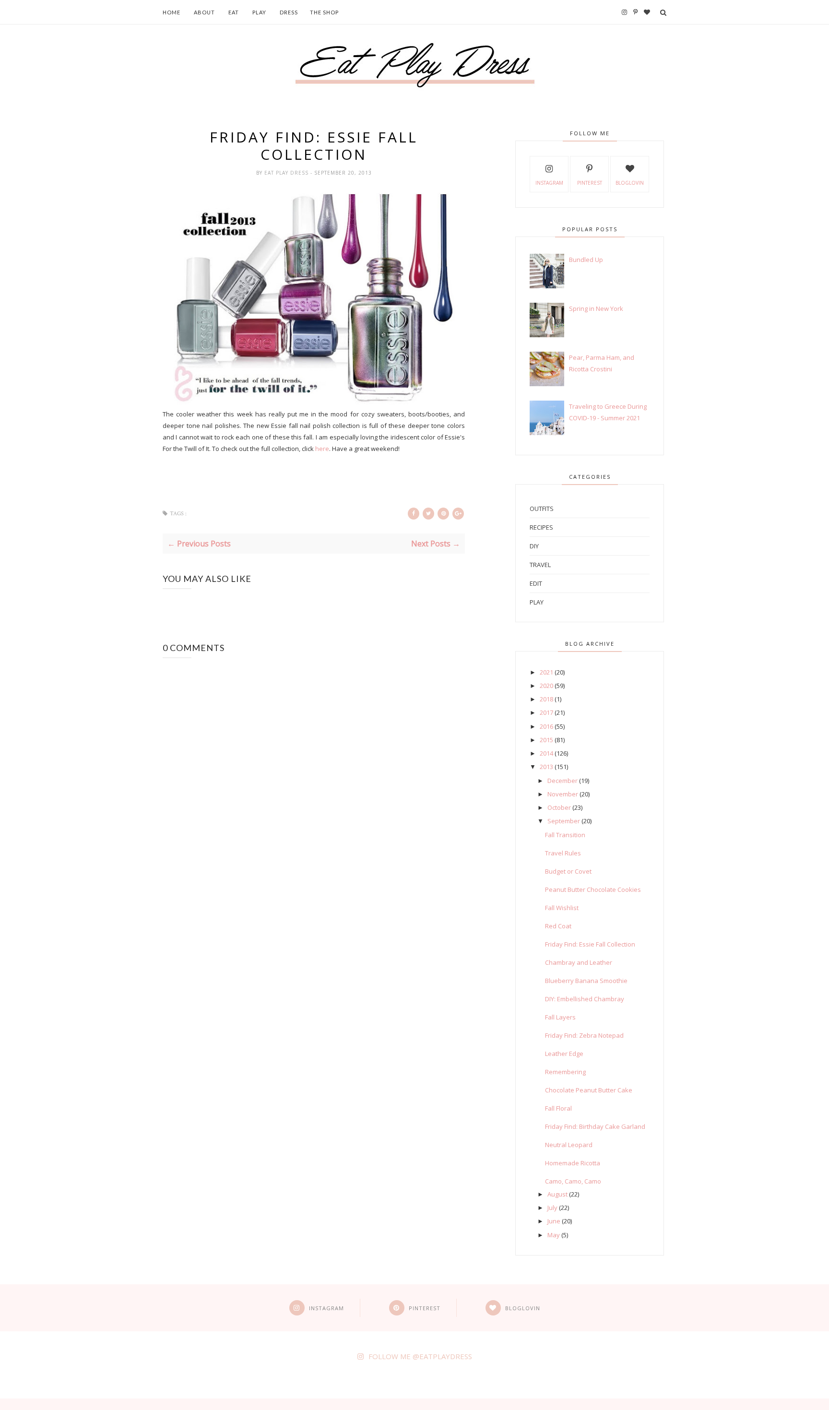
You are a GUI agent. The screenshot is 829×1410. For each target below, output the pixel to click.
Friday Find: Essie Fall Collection (590, 944)
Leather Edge (564, 1053)
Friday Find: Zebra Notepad (584, 1035)
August (557, 1194)
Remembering (565, 1071)
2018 (546, 699)
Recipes (541, 527)
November (562, 794)
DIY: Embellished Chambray (584, 999)
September (563, 821)
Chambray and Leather (578, 962)
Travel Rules (563, 853)
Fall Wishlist (562, 907)
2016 (546, 726)
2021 (546, 672)
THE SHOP (324, 12)
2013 (546, 766)
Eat (233, 12)
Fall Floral (558, 1108)
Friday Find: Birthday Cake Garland (595, 1126)
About (204, 12)
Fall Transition (565, 834)
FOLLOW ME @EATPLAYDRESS (420, 1356)
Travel (540, 564)
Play (259, 12)
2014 (546, 753)
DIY (534, 546)
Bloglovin (630, 182)
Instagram (549, 182)
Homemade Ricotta (572, 1163)
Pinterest (589, 182)
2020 (546, 685)
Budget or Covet (568, 871)
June (553, 1221)
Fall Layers (560, 1017)
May (553, 1235)
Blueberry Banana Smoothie (586, 980)
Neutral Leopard (568, 1144)
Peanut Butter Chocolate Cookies (593, 889)
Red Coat (558, 926)
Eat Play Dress (287, 172)
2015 (546, 739)
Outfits (542, 508)
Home (171, 12)
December (562, 780)
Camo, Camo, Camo (573, 1181)
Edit (536, 583)
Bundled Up (586, 259)
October (559, 807)
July (552, 1207)
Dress (289, 12)
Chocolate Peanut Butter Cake (588, 1090)
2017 (546, 712)
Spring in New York (596, 308)
